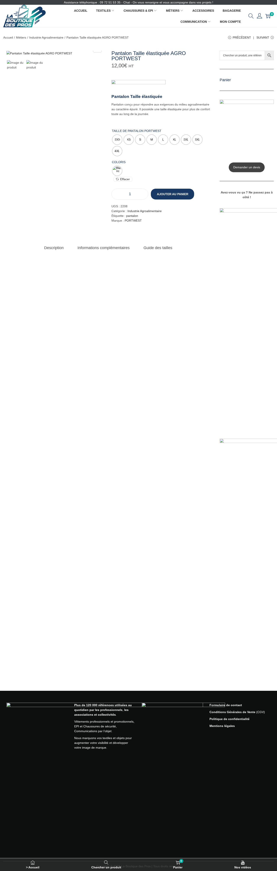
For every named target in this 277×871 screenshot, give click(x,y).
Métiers (21, 37)
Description (54, 248)
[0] (268, 16)
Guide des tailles (157, 248)
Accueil (8, 37)
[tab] (54, 247)
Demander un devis (246, 167)
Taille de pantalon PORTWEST (136, 131)
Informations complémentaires (103, 248)
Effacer (125, 179)
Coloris (119, 162)
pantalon (132, 215)
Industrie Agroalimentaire (46, 37)
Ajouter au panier (172, 194)
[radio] (117, 139)
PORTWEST (133, 220)
